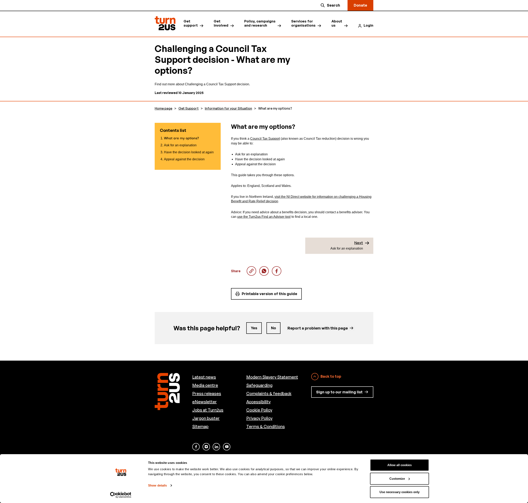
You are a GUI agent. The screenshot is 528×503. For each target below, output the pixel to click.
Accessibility (258, 401)
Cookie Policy (259, 410)
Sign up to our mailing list (339, 392)
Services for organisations (303, 23)
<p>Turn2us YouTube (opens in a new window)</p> (226, 446)
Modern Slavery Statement (272, 377)
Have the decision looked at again (189, 152)
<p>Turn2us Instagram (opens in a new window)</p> (206, 446)
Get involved (221, 23)
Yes (254, 328)
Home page (163, 108)
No (273, 328)
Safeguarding (259, 385)
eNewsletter (204, 401)
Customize (397, 478)
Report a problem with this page (318, 328)
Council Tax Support (265, 138)
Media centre (205, 385)
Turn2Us (165, 23)
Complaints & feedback (268, 393)
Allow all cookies (399, 465)
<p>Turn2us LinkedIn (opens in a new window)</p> (216, 446)
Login (368, 25)
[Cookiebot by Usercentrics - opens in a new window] (121, 495)
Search (333, 5)
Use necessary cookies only (400, 492)
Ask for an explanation (180, 145)
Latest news (204, 377)
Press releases (206, 393)
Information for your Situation (228, 108)
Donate (360, 5)
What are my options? (264, 271)
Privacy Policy (259, 418)
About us (336, 23)
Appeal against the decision (184, 159)
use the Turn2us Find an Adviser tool (264, 216)
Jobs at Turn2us (207, 410)
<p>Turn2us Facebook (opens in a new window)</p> (196, 446)
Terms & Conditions (265, 426)
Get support (191, 23)
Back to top (331, 376)
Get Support (188, 108)
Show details (157, 485)
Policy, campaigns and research (260, 23)
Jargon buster (206, 418)
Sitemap (200, 426)
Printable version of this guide (269, 293)
